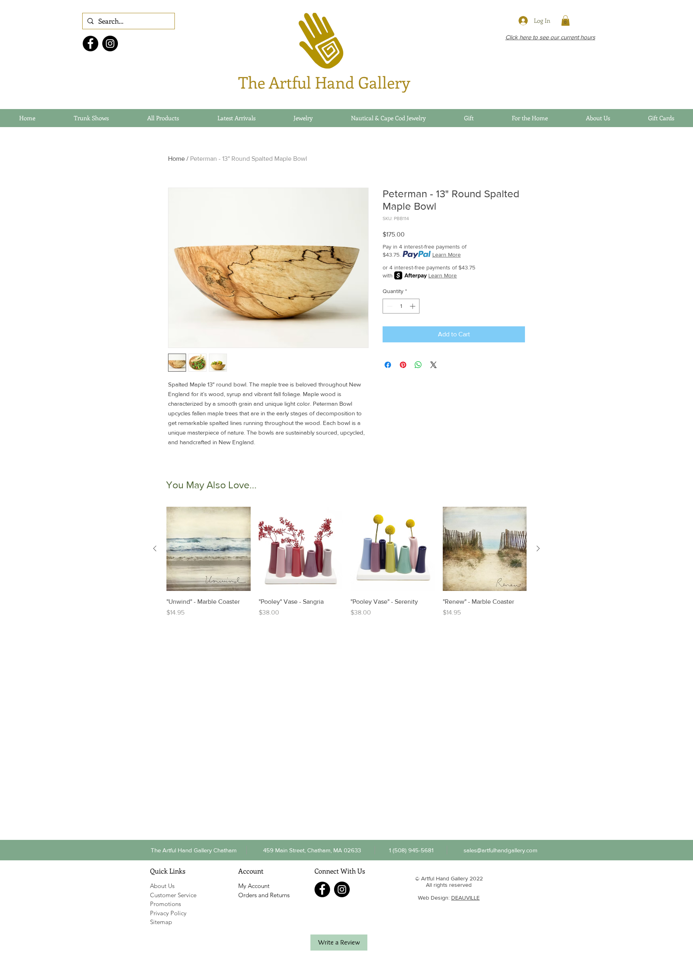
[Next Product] (538, 548)
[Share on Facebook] (388, 365)
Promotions (165, 904)
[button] (411, 850)
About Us (162, 886)
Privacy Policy (168, 913)
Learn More (446, 254)
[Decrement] (389, 306)
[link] (565, 20)
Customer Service (173, 895)
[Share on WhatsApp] (418, 365)
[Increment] (413, 306)
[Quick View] (208, 549)
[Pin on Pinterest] (403, 365)
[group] (346, 566)
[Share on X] (433, 365)
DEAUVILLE (465, 897)
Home (176, 158)
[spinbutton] (401, 306)
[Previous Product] (155, 548)
